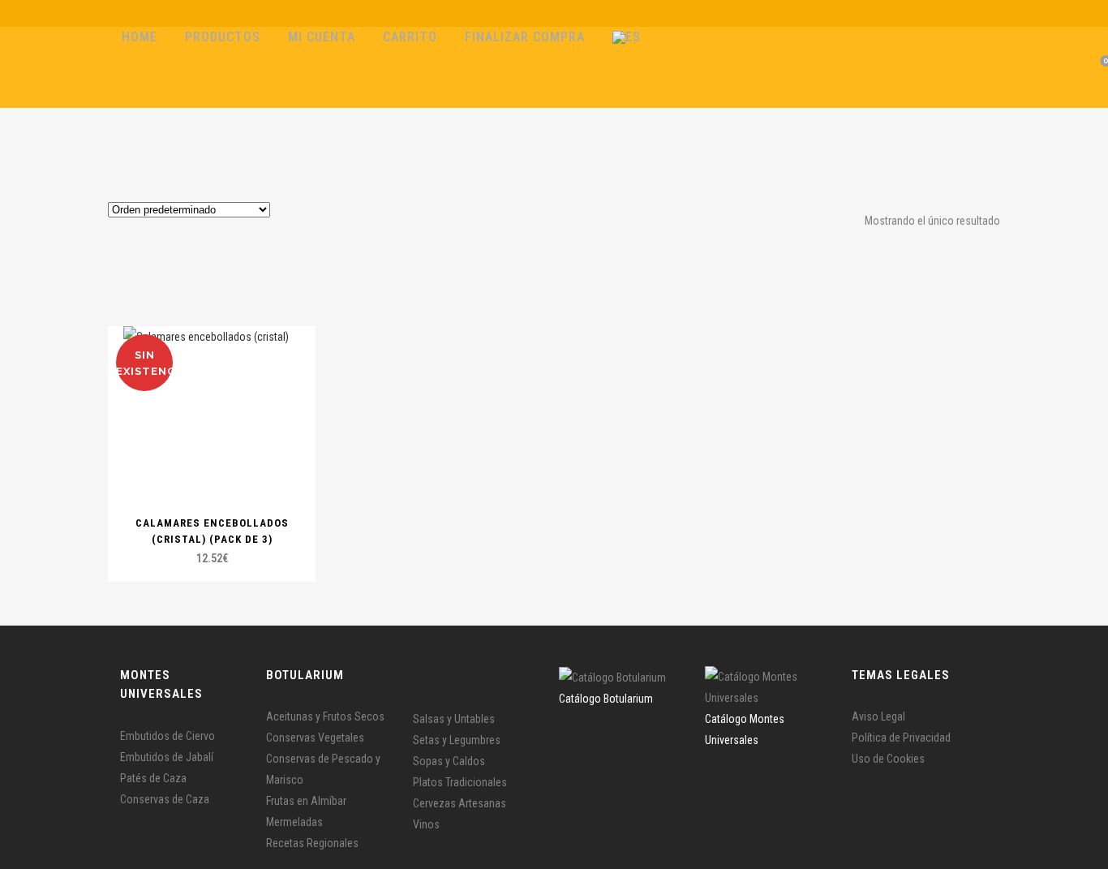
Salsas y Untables (454, 718)
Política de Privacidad (901, 737)
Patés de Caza (153, 778)
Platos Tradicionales (460, 782)
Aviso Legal (878, 716)
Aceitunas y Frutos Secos (325, 716)
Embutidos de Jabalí (166, 757)
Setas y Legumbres (456, 739)
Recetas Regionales (312, 843)
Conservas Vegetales (315, 737)
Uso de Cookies (888, 758)
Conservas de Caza (164, 799)
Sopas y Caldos (449, 761)
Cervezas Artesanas (459, 803)
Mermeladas (294, 821)
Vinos (426, 824)
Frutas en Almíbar (306, 800)
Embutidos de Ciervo (167, 735)
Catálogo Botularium (606, 698)
